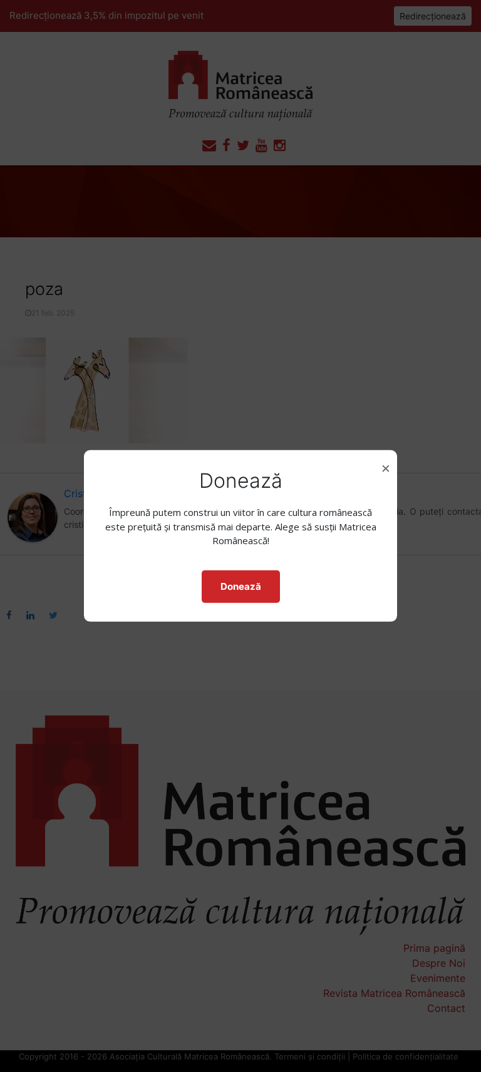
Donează (240, 586)
